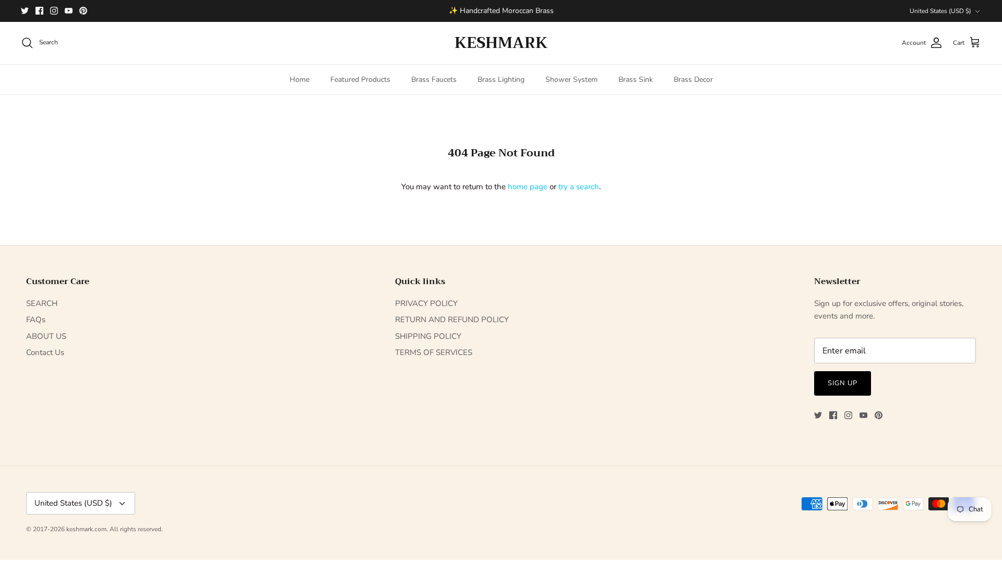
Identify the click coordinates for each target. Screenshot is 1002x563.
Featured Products (360, 79)
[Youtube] (69, 11)
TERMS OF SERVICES (433, 352)
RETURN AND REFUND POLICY (452, 319)
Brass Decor (693, 79)
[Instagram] (54, 11)
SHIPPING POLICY (428, 336)
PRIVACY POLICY (426, 303)
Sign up (842, 383)
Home (299, 79)
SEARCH (41, 303)
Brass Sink (635, 79)
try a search (578, 186)
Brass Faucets (434, 79)
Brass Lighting (501, 79)
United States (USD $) (940, 11)
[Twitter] (25, 11)
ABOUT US (46, 336)
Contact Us (45, 352)
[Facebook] (39, 11)
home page (527, 186)
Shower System (571, 79)
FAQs (35, 319)
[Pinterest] (83, 11)
